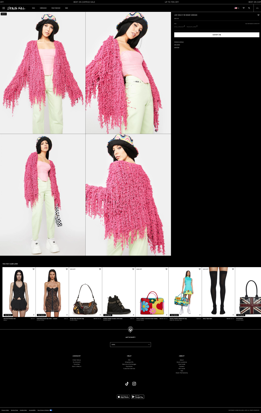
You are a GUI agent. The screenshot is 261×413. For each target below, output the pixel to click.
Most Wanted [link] (55, 8)
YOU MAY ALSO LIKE (10, 264)
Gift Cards (182, 368)
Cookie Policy (23, 410)
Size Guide (181, 364)
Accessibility (32, 410)
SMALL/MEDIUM (179, 26)
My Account (76, 362)
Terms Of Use (14, 410)
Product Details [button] (179, 41)
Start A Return (76, 366)
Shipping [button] (176, 47)
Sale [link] (66, 8)
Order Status (77, 360)
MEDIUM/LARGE (191, 26)
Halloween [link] (43, 8)
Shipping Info (129, 362)
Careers (181, 366)
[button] (84, 2)
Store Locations (182, 362)
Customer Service (129, 368)
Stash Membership (182, 372)
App (182, 370)
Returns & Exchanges (129, 364)
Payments (129, 366)
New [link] (33, 8)
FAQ (129, 360)
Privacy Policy (5, 410)
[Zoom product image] (42, 73)
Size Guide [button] (177, 44)
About (182, 360)
